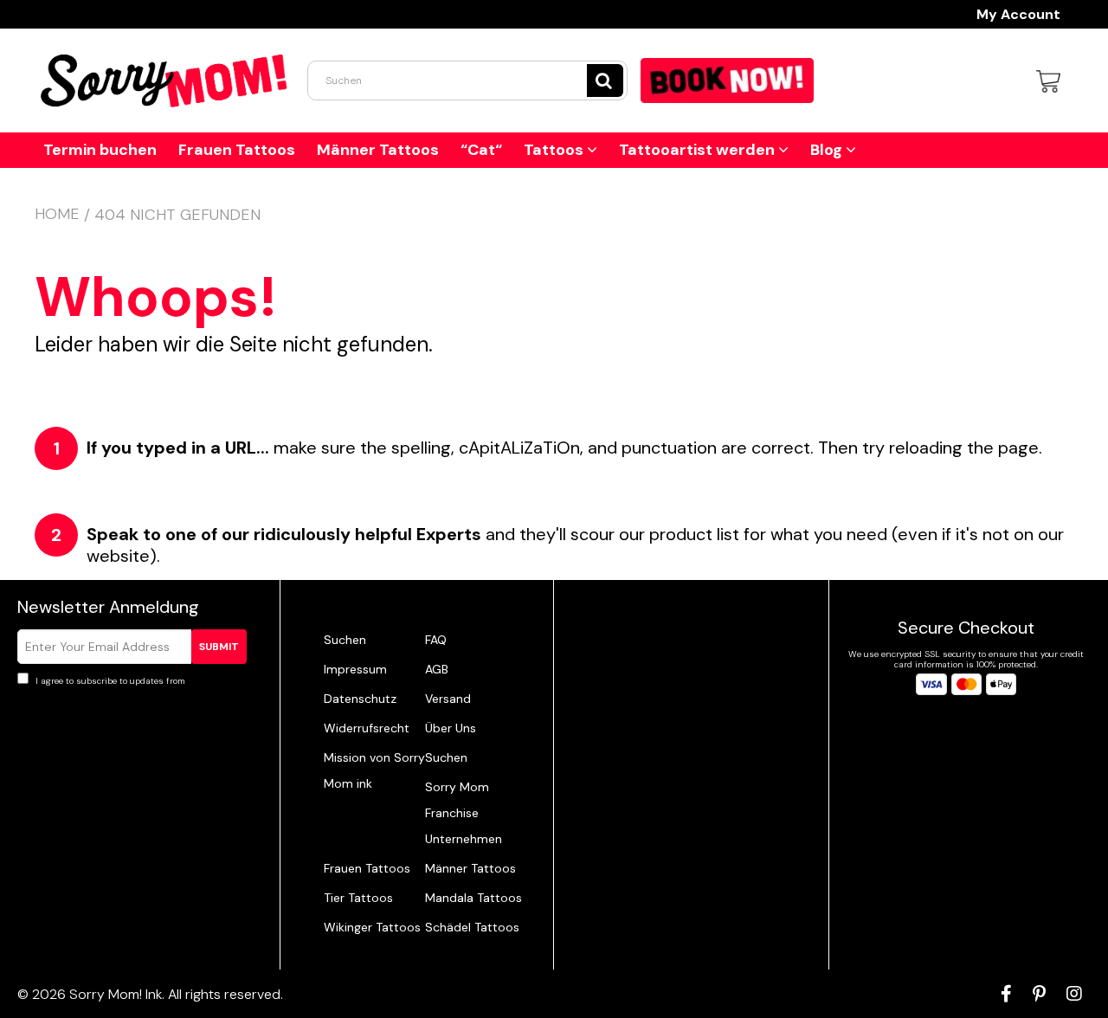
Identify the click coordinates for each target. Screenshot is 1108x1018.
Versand (448, 698)
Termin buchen (100, 149)
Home (57, 213)
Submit (219, 647)
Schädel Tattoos (472, 927)
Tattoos (555, 149)
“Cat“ (481, 149)
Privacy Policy (216, 680)
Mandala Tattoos (473, 897)
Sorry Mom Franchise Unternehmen (463, 813)
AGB (436, 669)
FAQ (436, 640)
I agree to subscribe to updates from (139, 680)
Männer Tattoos (378, 149)
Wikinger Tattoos (372, 927)
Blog (828, 149)
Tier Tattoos (358, 897)
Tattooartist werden (698, 149)
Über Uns (450, 728)
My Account (1018, 15)
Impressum (355, 669)
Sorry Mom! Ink (115, 994)
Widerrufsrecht (366, 728)
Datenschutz (360, 698)
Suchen (345, 640)
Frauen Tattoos (236, 149)
